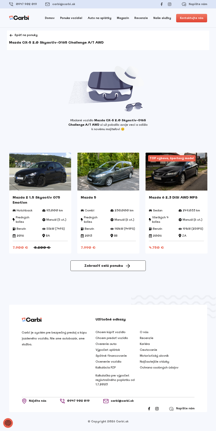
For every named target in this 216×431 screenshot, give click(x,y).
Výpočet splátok (108, 350)
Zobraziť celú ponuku (103, 265)
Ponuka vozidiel (71, 18)
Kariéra (145, 344)
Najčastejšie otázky (154, 361)
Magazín (123, 18)
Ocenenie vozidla (108, 361)
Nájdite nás (37, 401)
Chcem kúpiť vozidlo (111, 332)
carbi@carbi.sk (63, 4)
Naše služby (162, 18)
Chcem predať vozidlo (112, 338)
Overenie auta (106, 344)
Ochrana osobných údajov (159, 367)
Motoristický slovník (154, 356)
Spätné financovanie (111, 356)
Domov (50, 18)
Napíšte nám (198, 4)
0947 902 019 (26, 4)
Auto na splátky (99, 18)
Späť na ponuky (26, 35)
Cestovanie (148, 350)
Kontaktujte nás (191, 18)
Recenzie (141, 18)
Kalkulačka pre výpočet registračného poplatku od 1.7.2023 (115, 380)
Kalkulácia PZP (106, 367)
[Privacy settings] (8, 423)
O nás (144, 332)
